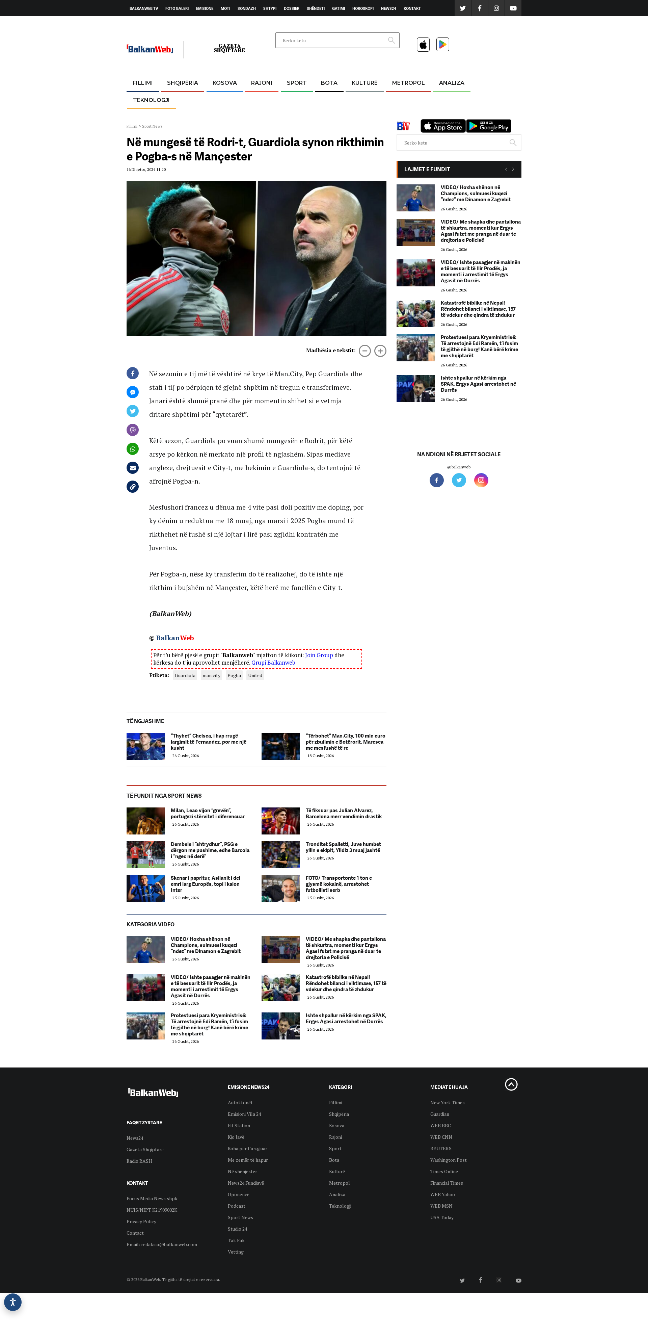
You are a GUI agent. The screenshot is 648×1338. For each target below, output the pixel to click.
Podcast (236, 1206)
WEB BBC (440, 1125)
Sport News (152, 126)
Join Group (319, 655)
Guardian (439, 1114)
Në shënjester (242, 1171)
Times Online (444, 1171)
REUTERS (441, 1148)
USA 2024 (329, 99)
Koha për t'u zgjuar (247, 1148)
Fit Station (239, 1125)
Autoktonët (240, 1102)
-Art (354, 99)
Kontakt (412, 8)
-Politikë (175, 115)
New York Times (447, 1102)
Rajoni (261, 83)
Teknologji (151, 100)
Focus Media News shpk (152, 1198)
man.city (211, 675)
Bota (329, 83)
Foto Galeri (177, 8)
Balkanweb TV (144, 8)
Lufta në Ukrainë (329, 118)
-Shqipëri (295, 115)
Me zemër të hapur (248, 1160)
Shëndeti (316, 8)
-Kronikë (175, 99)
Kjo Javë (236, 1137)
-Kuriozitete (405, 99)
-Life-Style (402, 115)
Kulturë (365, 83)
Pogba (234, 675)
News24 (388, 8)
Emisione (204, 8)
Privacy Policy (141, 1221)
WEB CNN (441, 1137)
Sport (297, 83)
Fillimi (143, 83)
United (255, 675)
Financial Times (446, 1183)
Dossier (291, 8)
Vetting (236, 1252)
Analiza (451, 83)
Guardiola (185, 675)
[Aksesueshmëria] (13, 1302)
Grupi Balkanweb (273, 662)
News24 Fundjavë (246, 1183)
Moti (225, 8)
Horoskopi (363, 8)
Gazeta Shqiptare (145, 1149)
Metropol (408, 83)
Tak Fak (236, 1240)
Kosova (225, 83)
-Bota (291, 99)
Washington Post (448, 1160)
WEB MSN (441, 1206)
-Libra (356, 115)
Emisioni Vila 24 (244, 1114)
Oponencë (238, 1194)
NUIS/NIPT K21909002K (152, 1210)
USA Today (442, 1217)
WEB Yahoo (442, 1194)
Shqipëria (182, 83)
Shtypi (269, 8)
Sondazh (247, 8)
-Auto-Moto (145, 116)
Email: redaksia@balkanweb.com (162, 1244)
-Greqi (256, 99)
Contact (135, 1233)
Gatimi (338, 8)
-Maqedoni (261, 115)
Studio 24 (237, 1229)
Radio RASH (139, 1161)
